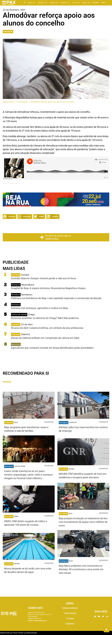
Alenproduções (31, 633)
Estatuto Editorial (70, 608)
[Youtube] (99, 616)
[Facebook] (95, 616)
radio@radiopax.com (40, 620)
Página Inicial (8, 102)
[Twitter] (103, 616)
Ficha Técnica (70, 613)
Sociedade (8, 31)
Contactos (70, 624)
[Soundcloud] (107, 616)
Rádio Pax (6, 183)
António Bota (14, 183)
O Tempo (70, 618)
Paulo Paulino (18, 633)
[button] (9, 216)
